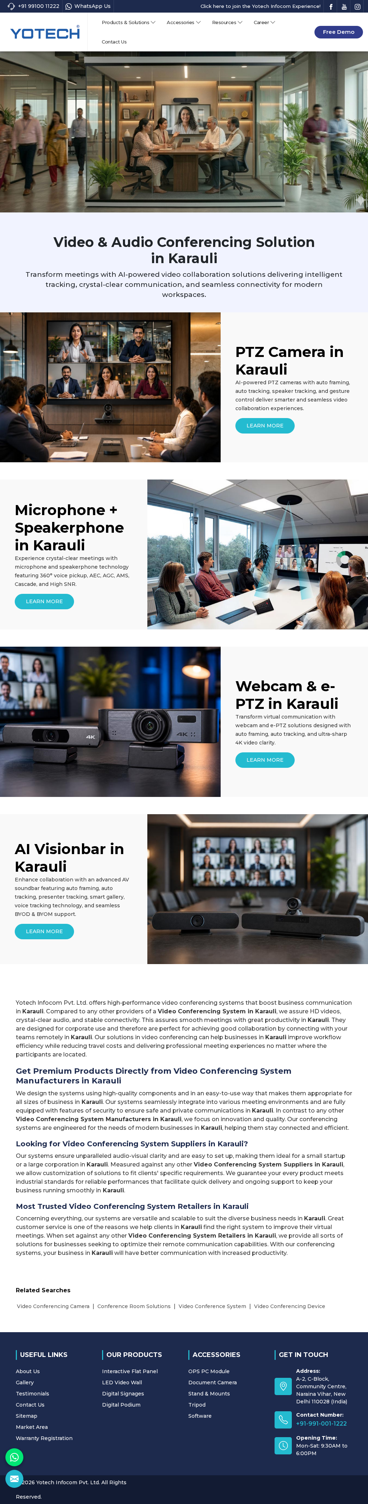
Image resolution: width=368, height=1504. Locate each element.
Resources (224, 22)
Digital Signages (123, 1393)
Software (200, 1416)
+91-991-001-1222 (321, 1423)
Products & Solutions (125, 22)
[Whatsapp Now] (14, 1457)
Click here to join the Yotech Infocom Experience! (261, 6)
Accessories (180, 22)
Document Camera (212, 1382)
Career (261, 22)
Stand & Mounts (209, 1393)
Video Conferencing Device (289, 1306)
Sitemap (26, 1416)
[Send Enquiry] (14, 1479)
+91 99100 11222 (38, 6)
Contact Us (114, 42)
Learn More (265, 425)
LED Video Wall (122, 1382)
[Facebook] (331, 6)
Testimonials (32, 1393)
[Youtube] (344, 6)
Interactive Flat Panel (130, 1371)
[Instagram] (357, 6)
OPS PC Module (209, 1371)
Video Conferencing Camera (53, 1306)
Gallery (25, 1382)
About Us (28, 1371)
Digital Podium (121, 1405)
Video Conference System (212, 1306)
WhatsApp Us (92, 6)
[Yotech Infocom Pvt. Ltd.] (45, 32)
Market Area (32, 1427)
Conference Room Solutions (134, 1306)
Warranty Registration (44, 1438)
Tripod (197, 1405)
